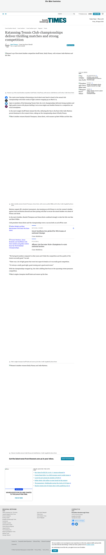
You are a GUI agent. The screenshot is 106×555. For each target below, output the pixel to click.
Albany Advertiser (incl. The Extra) (9, 512)
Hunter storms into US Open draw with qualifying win (52, 486)
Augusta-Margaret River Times (9, 514)
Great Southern (21, 28)
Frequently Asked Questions (25, 541)
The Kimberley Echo (6, 529)
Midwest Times (5, 533)
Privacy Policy (38, 549)
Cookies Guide (90, 544)
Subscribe (97, 14)
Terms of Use (46, 549)
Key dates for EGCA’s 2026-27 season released (49, 472)
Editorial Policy (36, 541)
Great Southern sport (31, 28)
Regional (40, 28)
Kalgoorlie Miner (6, 528)
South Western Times (41, 516)
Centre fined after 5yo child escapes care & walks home (52, 475)
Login (90, 14)
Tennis (45, 28)
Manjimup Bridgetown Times (8, 531)
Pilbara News (40, 514)
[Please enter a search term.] (74, 14)
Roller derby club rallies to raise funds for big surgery (51, 480)
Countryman (5, 521)
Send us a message (79, 520)
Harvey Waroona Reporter (8, 526)
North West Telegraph (42, 512)
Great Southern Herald (10, 28)
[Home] (6, 14)
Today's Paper (92, 19)
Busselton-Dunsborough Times (9, 519)
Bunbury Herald (5, 517)
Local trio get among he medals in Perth (47, 478)
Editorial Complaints (46, 541)
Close (55, 550)
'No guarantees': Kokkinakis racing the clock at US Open (52, 483)
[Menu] (3, 14)
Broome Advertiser (6, 516)
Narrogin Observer (6, 535)
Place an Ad (101, 19)
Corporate (14, 544)
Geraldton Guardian (6, 523)
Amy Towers (71, 45)
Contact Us (14, 541)
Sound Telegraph (40, 517)
